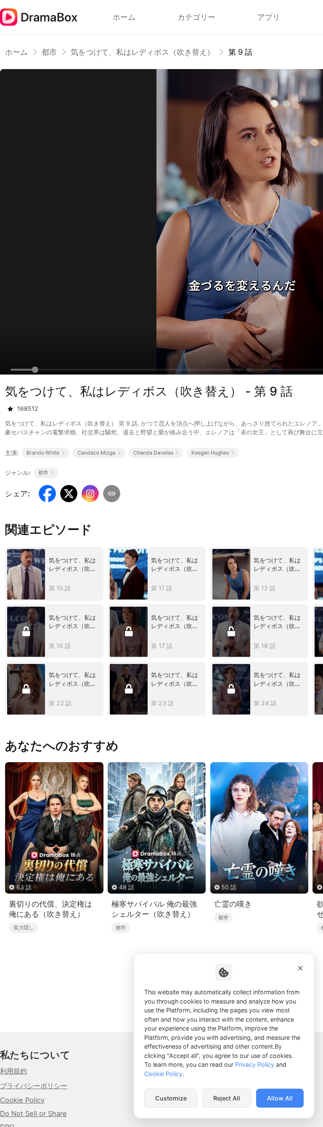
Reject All (226, 1098)
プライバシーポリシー (33, 1085)
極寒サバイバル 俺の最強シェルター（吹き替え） (154, 909)
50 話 (228, 887)
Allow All (280, 1098)
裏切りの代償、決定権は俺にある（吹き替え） (50, 909)
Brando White (42, 453)
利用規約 (13, 1071)
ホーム (16, 51)
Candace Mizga (96, 453)
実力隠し (23, 927)
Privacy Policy (254, 1064)
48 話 (126, 887)
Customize (171, 1098)
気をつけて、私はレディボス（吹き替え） (142, 51)
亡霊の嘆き (233, 903)
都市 (49, 51)
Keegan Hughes (210, 453)
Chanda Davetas (153, 453)
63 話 (24, 887)
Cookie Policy (22, 1100)
